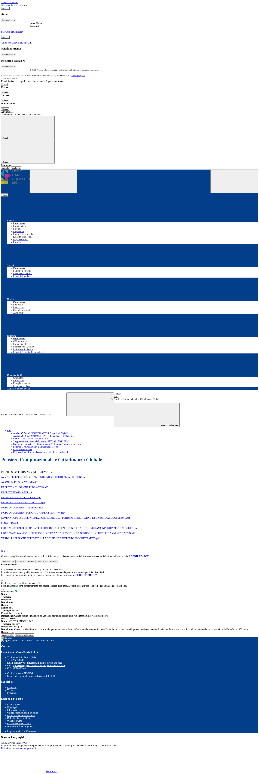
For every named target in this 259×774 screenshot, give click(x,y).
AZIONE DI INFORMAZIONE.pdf (18, 482)
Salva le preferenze (24, 635)
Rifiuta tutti (25, 562)
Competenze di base (22, 449)
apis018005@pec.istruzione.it (39, 665)
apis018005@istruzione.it (38, 662)
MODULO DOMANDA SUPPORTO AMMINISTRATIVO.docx (33, 512)
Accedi (5, 8)
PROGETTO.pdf (9, 523)
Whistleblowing (14, 721)
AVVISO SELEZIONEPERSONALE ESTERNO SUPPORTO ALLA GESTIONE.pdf (43, 477)
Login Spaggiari (78, 75)
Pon (116, 396)
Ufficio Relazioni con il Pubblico (22, 712)
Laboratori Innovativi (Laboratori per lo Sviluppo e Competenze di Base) (47, 444)
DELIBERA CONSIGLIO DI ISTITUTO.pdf (23, 502)
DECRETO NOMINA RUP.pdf (16, 492)
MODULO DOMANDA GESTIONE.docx (22, 507)
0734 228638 (17, 660)
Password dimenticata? (12, 31)
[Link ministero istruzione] (14, 5)
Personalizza (8, 562)
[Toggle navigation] (53, 181)
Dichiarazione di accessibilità (21, 715)
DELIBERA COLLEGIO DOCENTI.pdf (21, 497)
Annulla (5, 168)
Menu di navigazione (169, 425)
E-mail (33, 69)
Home (117, 393)
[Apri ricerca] (234, 181)
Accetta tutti (47, 562)
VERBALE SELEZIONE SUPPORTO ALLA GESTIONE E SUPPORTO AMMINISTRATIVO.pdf (50, 538)
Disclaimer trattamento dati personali (18, 748)
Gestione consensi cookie (19, 723)
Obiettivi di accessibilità (18, 718)
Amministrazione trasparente (20, 726)
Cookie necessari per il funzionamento (19, 583)
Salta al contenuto (9, 2)
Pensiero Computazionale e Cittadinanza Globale (36, 446)
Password (34, 26)
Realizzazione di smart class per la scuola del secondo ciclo (41, 452)
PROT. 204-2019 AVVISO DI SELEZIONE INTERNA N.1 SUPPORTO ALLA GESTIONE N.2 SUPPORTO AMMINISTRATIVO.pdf (68, 533)
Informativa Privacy (16, 710)
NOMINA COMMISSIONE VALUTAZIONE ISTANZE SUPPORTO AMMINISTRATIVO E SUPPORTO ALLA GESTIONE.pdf (65, 518)
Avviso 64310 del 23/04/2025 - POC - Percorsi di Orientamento (43, 436)
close (4, 195)
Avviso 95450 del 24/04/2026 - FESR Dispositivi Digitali (40, 433)
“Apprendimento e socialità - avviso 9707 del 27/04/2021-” (41, 441)
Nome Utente (36, 23)
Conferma (16, 168)
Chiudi (5, 92)
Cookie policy (14, 704)
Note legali (12, 707)
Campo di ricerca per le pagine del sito (19, 414)
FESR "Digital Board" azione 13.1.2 (30, 438)
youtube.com (7, 591)
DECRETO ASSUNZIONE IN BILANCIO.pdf (24, 487)
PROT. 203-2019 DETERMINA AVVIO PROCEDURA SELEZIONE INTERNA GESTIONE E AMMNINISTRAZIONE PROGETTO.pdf (69, 528)
